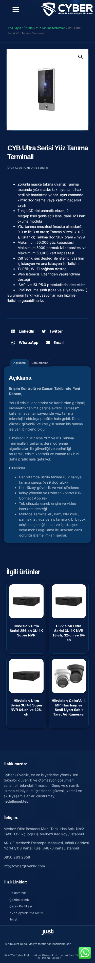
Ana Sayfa (14, 28)
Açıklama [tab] (19, 363)
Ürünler (28, 28)
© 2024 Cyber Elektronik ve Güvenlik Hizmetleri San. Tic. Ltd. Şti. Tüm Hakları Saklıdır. (47, 956)
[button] (15, 9)
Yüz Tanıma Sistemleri (50, 28)
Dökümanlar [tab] (39, 363)
